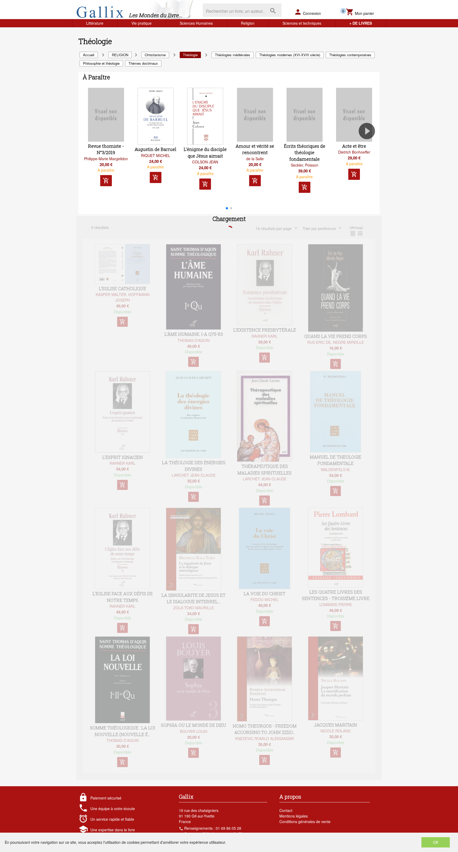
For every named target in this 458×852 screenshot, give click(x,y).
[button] (369, 146)
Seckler (297, 165)
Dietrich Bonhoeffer (354, 152)
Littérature (94, 23)
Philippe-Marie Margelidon (106, 158)
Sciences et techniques (302, 23)
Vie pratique (141, 23)
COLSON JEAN (205, 161)
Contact (285, 810)
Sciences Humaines (196, 23)
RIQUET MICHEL (155, 155)
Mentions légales (293, 816)
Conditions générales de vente (305, 821)
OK (435, 842)
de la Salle (255, 158)
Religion (247, 23)
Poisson (311, 165)
